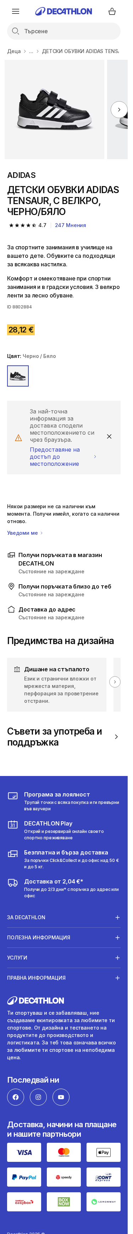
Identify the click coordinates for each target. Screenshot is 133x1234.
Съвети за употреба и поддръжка (54, 737)
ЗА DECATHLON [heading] (26, 917)
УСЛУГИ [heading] (17, 958)
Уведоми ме (23, 533)
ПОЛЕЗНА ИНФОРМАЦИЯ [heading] (38, 937)
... (31, 51)
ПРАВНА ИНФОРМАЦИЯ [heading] (36, 978)
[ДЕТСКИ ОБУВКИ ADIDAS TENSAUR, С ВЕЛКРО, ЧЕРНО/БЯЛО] (54, 109)
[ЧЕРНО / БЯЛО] (18, 376)
